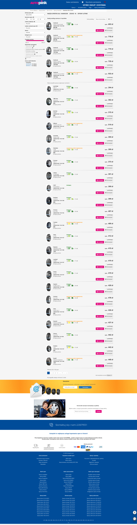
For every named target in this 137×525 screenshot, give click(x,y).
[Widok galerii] (111, 19)
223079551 (81, 425)
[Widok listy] (109, 19)
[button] (134, 512)
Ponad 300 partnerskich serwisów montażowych (49, 448)
